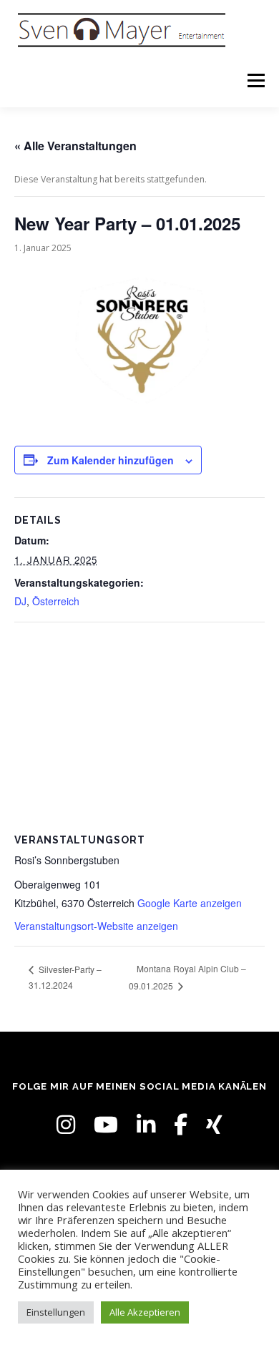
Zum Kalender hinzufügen (110, 460)
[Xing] (214, 1124)
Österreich (55, 601)
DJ (20, 601)
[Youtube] (106, 1124)
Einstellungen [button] (55, 1312)
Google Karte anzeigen (189, 903)
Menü (255, 80)
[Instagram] (66, 1124)
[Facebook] (180, 1124)
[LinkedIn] (146, 1124)
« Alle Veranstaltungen (75, 145)
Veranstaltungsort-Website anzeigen (96, 926)
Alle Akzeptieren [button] (144, 1312)
